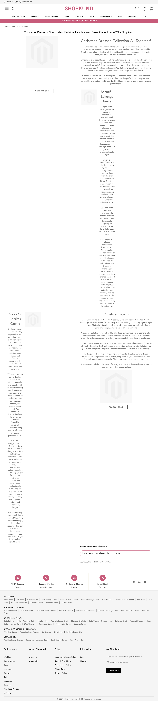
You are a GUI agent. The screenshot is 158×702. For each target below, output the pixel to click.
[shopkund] (79, 8)
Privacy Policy (60, 669)
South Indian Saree (63, 624)
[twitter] (128, 582)
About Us (33, 657)
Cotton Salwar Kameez (69, 599)
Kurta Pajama (9, 621)
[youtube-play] (145, 582)
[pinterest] (134, 582)
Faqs (82, 657)
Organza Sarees (80, 624)
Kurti (5, 677)
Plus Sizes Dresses (11, 689)
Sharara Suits (66, 602)
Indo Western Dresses (98, 621)
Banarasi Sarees (36, 602)
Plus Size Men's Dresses (85, 610)
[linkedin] (139, 582)
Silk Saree (20, 599)
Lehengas (7, 669)
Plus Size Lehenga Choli (108, 610)
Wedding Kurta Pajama (29, 632)
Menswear (8, 681)
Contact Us (33, 661)
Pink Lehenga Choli (49, 599)
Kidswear (7, 685)
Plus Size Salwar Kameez (46, 610)
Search (13, 9)
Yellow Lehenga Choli (118, 621)
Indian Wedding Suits (25, 621)
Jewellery (7, 693)
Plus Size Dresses (10, 610)
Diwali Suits (58, 632)
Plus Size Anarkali (66, 610)
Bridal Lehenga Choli (74, 632)
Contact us (9, 2)
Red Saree (141, 599)
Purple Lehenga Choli (59, 621)
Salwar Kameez (10, 661)
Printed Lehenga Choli (90, 599)
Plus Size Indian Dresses (13, 640)
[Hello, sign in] (144, 9)
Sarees (6, 665)
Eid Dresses (46, 632)
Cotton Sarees (32, 599)
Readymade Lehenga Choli (37, 640)
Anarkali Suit (43, 621)
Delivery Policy (61, 673)
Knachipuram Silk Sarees (124, 599)
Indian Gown (16, 624)
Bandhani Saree (52, 602)
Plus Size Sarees (27, 610)
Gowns (6, 673)
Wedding (7, 657)
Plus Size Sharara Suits (130, 610)
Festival (15, 26)
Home (7, 26)
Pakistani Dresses (136, 621)
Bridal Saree (8, 599)
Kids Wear (74, 640)
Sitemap (83, 661)
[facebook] (123, 582)
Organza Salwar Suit (19, 602)
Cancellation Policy (63, 665)
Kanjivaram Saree (45, 624)
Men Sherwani (30, 624)
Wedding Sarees (10, 632)
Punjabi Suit (106, 599)
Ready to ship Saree (59, 640)
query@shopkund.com (24, 2)
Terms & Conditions (63, 661)
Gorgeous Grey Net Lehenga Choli (96, 553)
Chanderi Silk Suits (78, 621)
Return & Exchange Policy (65, 657)
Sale (82, 640)
